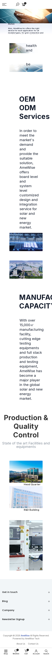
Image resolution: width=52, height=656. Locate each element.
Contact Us (33, 643)
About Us (20, 643)
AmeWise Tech (32, 638)
